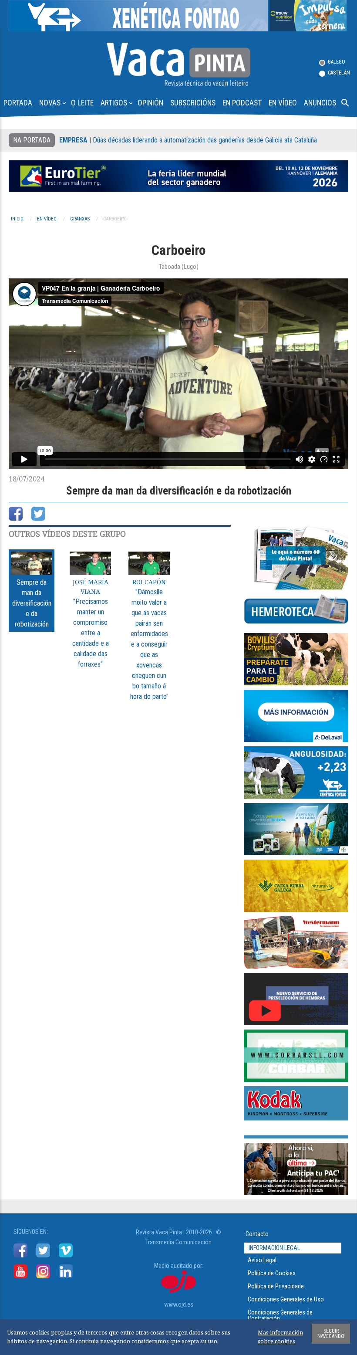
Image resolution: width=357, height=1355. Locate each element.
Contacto (257, 1233)
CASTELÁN (339, 72)
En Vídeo (283, 102)
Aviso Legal (262, 1260)
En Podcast (242, 102)
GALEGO (336, 61)
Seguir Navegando (330, 1333)
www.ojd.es (178, 1304)
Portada (17, 102)
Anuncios (320, 102)
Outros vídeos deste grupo (67, 533)
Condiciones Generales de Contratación (280, 1315)
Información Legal (274, 1247)
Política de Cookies (272, 1273)
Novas (53, 102)
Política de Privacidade (276, 1286)
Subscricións (193, 102)
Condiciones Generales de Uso (286, 1299)
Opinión (150, 102)
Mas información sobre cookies (280, 1336)
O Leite (82, 102)
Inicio (17, 219)
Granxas (80, 219)
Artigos (117, 102)
